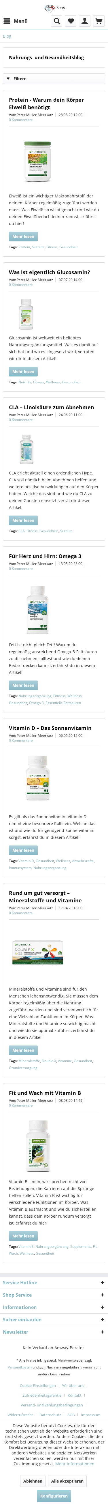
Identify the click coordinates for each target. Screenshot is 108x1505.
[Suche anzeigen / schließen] (56, 21)
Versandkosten (20, 1367)
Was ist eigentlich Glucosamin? (49, 272)
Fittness (59, 695)
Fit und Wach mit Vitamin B (45, 1092)
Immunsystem (20, 867)
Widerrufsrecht (20, 1414)
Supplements (80, 1246)
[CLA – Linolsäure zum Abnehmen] (54, 449)
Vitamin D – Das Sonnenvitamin (50, 727)
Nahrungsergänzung (35, 695)
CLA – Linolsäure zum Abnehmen (51, 407)
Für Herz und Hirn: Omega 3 (45, 556)
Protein (24, 247)
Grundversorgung (23, 1067)
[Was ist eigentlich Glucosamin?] (54, 314)
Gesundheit (68, 247)
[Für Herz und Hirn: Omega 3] (54, 610)
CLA (21, 530)
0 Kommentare (21, 119)
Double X (49, 1060)
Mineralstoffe (29, 1060)
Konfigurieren (54, 1496)
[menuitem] (15, 21)
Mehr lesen (23, 236)
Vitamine (65, 1060)
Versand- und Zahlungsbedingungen (52, 1405)
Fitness (52, 247)
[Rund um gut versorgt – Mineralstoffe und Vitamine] (54, 954)
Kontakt (75, 1395)
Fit (95, 1246)
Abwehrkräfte (83, 860)
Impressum (91, 1414)
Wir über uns (73, 1385)
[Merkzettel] (70, 21)
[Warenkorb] (99, 21)
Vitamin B (26, 1246)
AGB (71, 1414)
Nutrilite (38, 247)
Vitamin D (26, 860)
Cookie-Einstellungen (38, 1385)
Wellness (53, 382)
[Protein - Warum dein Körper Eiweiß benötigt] (54, 161)
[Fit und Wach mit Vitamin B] (54, 1146)
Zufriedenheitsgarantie (41, 1395)
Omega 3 (36, 702)
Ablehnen (32, 1481)
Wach (13, 1253)
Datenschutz (50, 1414)
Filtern (20, 78)
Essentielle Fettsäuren (63, 702)
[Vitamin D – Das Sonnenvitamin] (54, 781)
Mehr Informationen (74, 1463)
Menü (21, 21)
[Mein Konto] (84, 21)
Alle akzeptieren (67, 1481)
